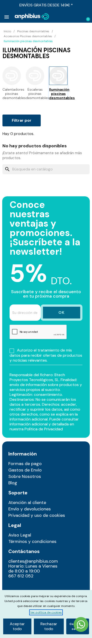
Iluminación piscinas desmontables (58, 93)
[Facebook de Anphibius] (24, 587)
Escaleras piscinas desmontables (35, 93)
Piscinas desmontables (33, 31)
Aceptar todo (17, 626)
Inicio (7, 31)
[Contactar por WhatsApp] (81, 625)
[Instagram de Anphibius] (13, 587)
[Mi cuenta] (78, 17)
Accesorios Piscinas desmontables (28, 36)
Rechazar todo (48, 626)
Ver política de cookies (46, 612)
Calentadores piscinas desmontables (11, 93)
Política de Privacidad (44, 429)
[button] (70, 17)
